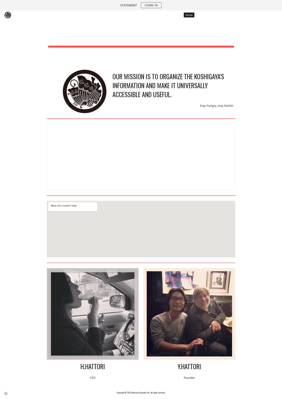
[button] (278, 15)
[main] (141, 38)
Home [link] (189, 15)
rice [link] (255, 15)
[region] (141, 5)
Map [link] (269, 15)
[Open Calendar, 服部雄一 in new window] (229, 128)
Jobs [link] (219, 15)
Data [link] (205, 15)
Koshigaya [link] (237, 15)
